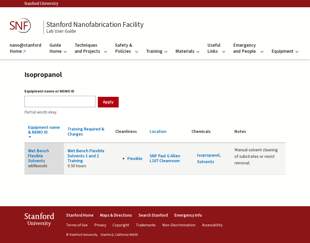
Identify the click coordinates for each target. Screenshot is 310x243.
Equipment (282, 51)
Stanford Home (79, 215)
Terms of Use (77, 225)
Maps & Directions (116, 215)
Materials (184, 51)
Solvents (205, 162)
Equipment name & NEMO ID (44, 130)
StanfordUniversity (39, 220)
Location (158, 132)
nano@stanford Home (25, 50)
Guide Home (55, 48)
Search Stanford (153, 215)
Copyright (121, 225)
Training (154, 51)
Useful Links (213, 48)
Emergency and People (244, 48)
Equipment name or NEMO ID (49, 91)
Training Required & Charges (86, 131)
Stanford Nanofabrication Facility (94, 25)
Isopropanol (208, 155)
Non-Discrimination (178, 225)
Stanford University (41, 3)
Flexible (134, 159)
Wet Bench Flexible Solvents (38, 156)
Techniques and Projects (87, 48)
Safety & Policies (123, 48)
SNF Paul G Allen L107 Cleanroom (165, 158)
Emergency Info (188, 215)
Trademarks (146, 225)
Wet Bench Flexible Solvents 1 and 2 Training (86, 156)
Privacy (100, 225)
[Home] (21, 25)
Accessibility (212, 225)
